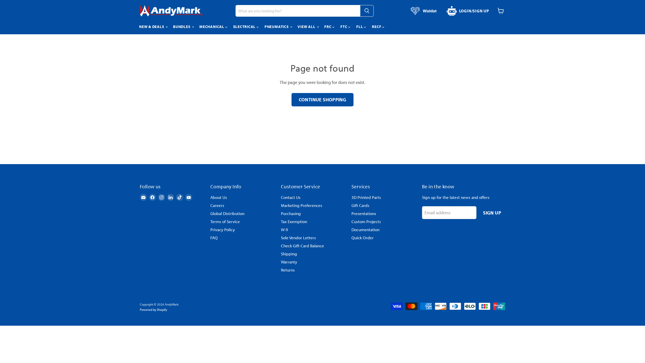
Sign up (492, 212)
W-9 (284, 229)
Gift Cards (360, 205)
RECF (377, 26)
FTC (344, 26)
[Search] (367, 11)
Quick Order (362, 237)
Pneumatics (277, 26)
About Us (218, 197)
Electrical (244, 26)
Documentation (365, 229)
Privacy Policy (222, 229)
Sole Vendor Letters (298, 237)
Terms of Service (225, 221)
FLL (360, 26)
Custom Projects (366, 221)
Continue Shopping (322, 99)
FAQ (214, 237)
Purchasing (291, 213)
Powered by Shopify (153, 310)
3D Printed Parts (366, 197)
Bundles (182, 26)
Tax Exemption (294, 221)
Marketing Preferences (301, 205)
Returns (288, 270)
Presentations (363, 213)
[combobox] (298, 11)
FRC (328, 26)
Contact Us (291, 197)
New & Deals (152, 26)
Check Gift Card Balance (302, 245)
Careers (217, 205)
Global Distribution (227, 213)
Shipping (289, 253)
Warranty (289, 261)
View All (307, 26)
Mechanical (212, 26)
